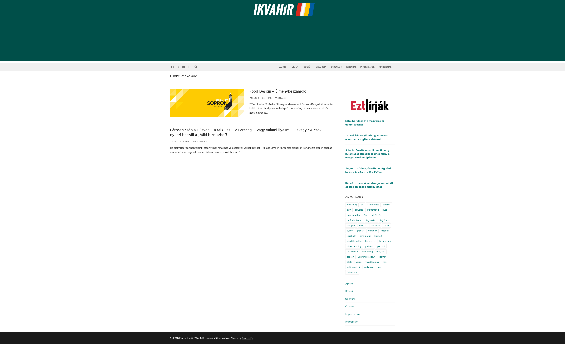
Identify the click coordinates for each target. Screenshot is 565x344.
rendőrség (367, 251)
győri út (360, 230)
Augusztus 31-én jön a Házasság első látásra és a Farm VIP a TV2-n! (368, 170)
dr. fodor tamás (354, 220)
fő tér (386, 225)
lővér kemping (354, 246)
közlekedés (385, 241)
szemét (382, 256)
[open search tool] (196, 67)
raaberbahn (353, 251)
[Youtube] (183, 67)
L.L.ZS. (173, 141)
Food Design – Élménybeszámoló (277, 91)
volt (385, 262)
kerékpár (351, 236)
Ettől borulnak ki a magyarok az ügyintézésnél (364, 123)
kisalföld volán (354, 241)
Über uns (350, 299)
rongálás (381, 251)
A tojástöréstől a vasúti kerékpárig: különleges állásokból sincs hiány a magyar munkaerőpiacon (367, 153)
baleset (386, 204)
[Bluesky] (189, 67)
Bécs (366, 215)
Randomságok (200, 141)
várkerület (369, 267)
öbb (380, 267)
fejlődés (384, 220)
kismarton (370, 241)
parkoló (381, 246)
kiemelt (378, 236)
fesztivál (375, 225)
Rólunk (349, 291)
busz (385, 209)
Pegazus (254, 98)
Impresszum (352, 314)
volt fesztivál (353, 267)
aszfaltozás (373, 204)
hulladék (372, 230)
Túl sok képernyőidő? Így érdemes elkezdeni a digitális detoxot (366, 137)
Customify (247, 338)
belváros (359, 209)
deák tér (376, 215)
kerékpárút (365, 236)
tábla (349, 262)
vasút (359, 262)
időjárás (385, 230)
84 (362, 204)
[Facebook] (172, 67)
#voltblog (352, 204)
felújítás (351, 225)
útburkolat (352, 272)
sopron (350, 256)
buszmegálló (353, 215)
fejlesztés (371, 220)
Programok (280, 98)
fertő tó (363, 225)
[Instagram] (178, 67)
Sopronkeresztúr (366, 256)
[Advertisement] (282, 40)
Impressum (351, 322)
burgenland (373, 209)
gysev (350, 230)
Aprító (349, 284)
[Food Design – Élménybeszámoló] (207, 103)
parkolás (369, 246)
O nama (349, 306)
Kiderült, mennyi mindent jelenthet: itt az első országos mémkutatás (369, 185)
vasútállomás (372, 262)
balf (349, 209)
